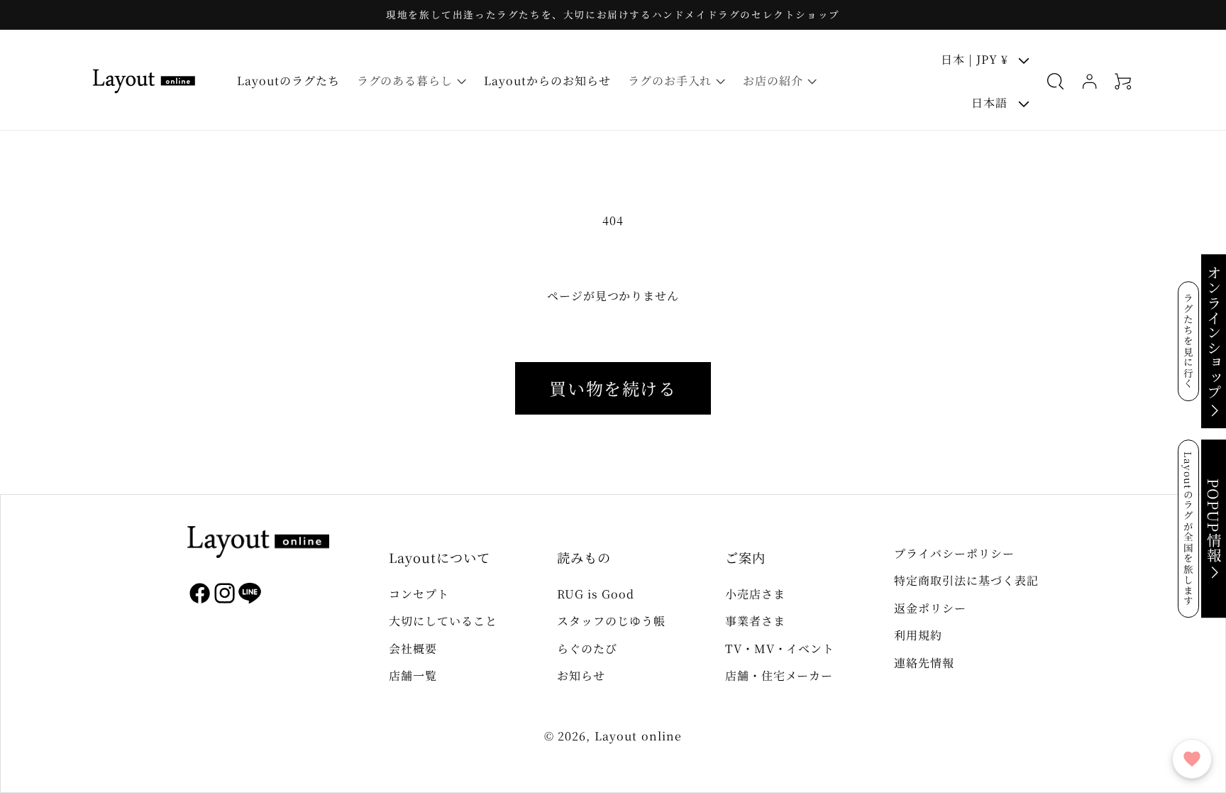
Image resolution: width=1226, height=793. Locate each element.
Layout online (639, 736)
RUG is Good (595, 594)
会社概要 (413, 648)
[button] (412, 81)
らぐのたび (587, 648)
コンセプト (419, 594)
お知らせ (581, 675)
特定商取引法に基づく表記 (966, 580)
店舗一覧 (413, 675)
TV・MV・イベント (780, 648)
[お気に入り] (1192, 759)
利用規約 (918, 635)
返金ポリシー (930, 608)
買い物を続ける (612, 388)
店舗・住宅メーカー (779, 675)
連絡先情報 (924, 663)
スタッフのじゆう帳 (611, 621)
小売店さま (755, 594)
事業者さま (755, 621)
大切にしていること (443, 621)
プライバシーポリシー (954, 553)
